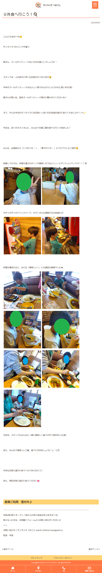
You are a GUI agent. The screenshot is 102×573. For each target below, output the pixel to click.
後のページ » (94, 549)
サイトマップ (36, 558)
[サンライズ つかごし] (48, 5)
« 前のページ (7, 549)
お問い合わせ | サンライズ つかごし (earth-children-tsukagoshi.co (33, 530)
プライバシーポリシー (63, 558)
